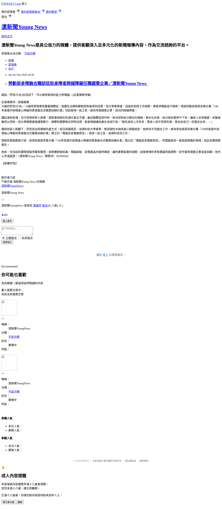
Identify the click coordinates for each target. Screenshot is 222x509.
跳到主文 (6, 36)
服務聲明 (143, 461)
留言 (45, 205)
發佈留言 (7, 242)
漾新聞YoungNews (12, 185)
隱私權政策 (130, 461)
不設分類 (29, 53)
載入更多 (7, 221)
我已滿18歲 (8, 502)
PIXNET (85, 461)
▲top (4, 214)
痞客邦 (37, 205)
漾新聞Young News (24, 27)
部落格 (12, 64)
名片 (11, 68)
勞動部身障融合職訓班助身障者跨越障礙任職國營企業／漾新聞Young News (77, 83)
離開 (20, 502)
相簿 (11, 60)
